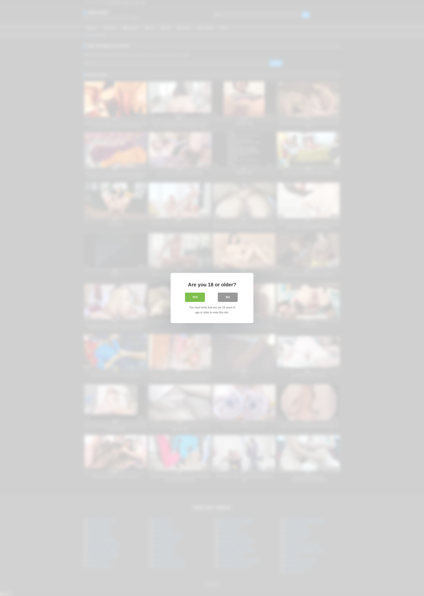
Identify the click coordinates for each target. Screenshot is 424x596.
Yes (195, 297)
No (228, 297)
